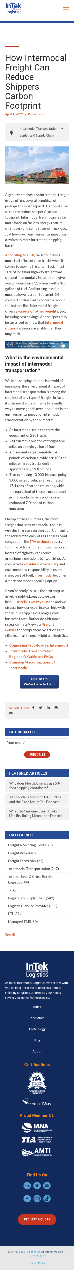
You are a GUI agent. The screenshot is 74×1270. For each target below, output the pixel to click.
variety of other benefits (38, 311)
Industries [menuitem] (37, 1018)
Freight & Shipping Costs (30, 845)
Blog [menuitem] (37, 1040)
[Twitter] (40, 707)
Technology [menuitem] (37, 1029)
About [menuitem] (37, 1051)
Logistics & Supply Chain (37, 135)
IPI (12, 890)
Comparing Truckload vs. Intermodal (38, 645)
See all (10, 934)
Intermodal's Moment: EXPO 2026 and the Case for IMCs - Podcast (35, 799)
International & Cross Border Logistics (30, 879)
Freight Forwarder (25, 861)
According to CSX (19, 255)
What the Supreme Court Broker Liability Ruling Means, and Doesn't (35, 813)
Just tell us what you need (33, 602)
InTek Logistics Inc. (29, 1251)
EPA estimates (41, 541)
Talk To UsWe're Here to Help (39, 681)
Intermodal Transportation (38, 128)
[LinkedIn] (48, 707)
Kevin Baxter (37, 114)
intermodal (43, 575)
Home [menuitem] (37, 1006)
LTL (14, 914)
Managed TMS (23, 921)
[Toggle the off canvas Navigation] (66, 8)
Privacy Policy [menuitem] (37, 1263)
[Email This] (11, 713)
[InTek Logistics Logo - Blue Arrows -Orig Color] (13, 8)
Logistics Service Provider (32, 906)
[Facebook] (33, 707)
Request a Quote (37, 1219)
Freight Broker (23, 853)
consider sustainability (40, 564)
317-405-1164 (37, 1256)
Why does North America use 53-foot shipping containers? (34, 785)
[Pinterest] (56, 707)
